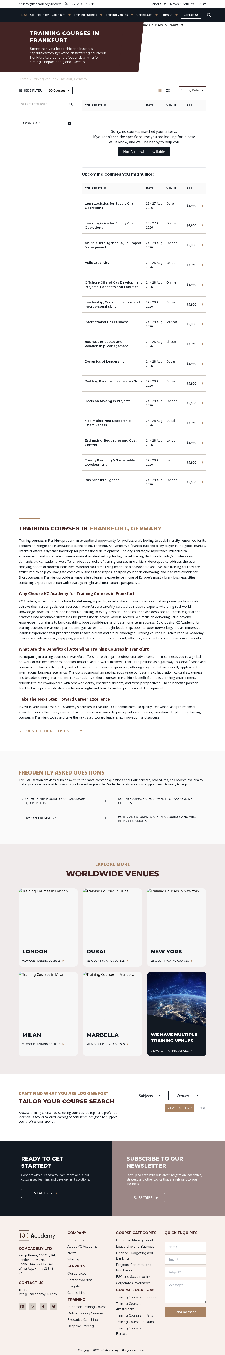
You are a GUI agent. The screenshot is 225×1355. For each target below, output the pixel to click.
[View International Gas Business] (144, 324)
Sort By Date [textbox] (190, 90)
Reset (203, 1108)
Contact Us (191, 14)
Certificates (144, 14)
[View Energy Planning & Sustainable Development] (144, 462)
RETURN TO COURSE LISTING (46, 731)
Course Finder (39, 14)
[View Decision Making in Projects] (144, 403)
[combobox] (192, 90)
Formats (166, 14)
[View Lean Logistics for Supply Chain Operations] (144, 206)
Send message (185, 1312)
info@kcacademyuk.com (42, 4)
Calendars (58, 14)
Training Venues (117, 14)
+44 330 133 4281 (82, 4)
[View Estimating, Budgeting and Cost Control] (144, 443)
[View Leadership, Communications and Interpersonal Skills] (144, 304)
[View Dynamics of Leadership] (144, 364)
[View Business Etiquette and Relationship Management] (144, 344)
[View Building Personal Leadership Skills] (144, 383)
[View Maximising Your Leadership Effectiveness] (144, 423)
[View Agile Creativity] (144, 265)
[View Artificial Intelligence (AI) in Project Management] (144, 245)
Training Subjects (85, 14)
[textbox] (151, 1096)
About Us (159, 4)
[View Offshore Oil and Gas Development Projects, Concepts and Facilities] (144, 285)
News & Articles (182, 4)
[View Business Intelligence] (144, 482)
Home (24, 79)
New (24, 14)
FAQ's (201, 4)
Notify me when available (144, 151)
